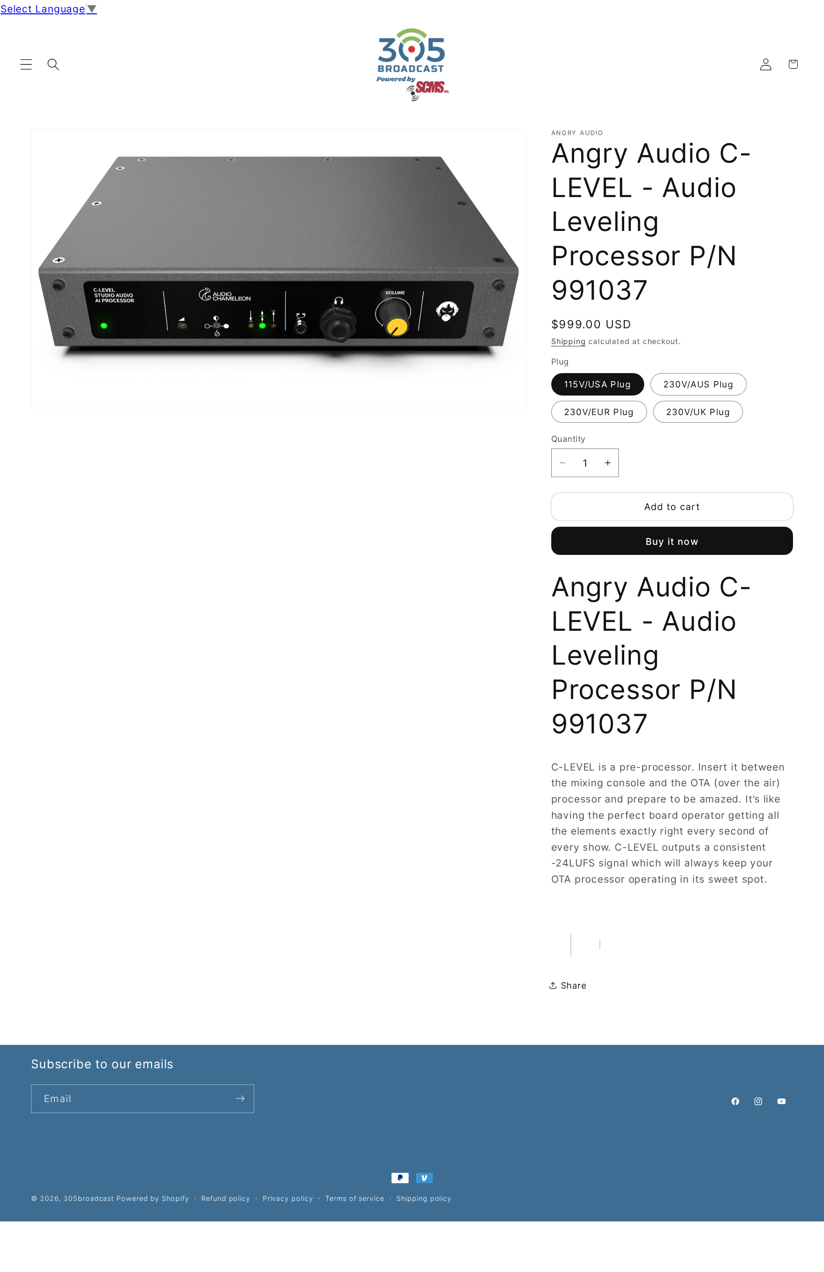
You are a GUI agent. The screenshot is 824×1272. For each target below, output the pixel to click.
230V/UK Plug (698, 412)
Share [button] (574, 985)
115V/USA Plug (597, 384)
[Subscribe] (240, 1098)
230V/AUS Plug (698, 384)
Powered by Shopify (152, 1198)
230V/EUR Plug (599, 412)
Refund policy (225, 1198)
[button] (26, 64)
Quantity (568, 438)
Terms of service (354, 1198)
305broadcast (88, 1198)
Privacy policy (288, 1198)
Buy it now (672, 541)
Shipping (568, 340)
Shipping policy (424, 1198)
